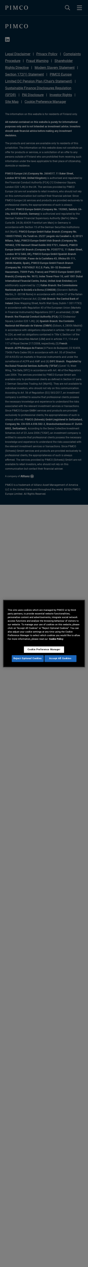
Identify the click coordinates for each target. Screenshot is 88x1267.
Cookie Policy (56, 638)
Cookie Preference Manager (44, 649)
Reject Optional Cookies (27, 658)
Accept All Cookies (60, 658)
